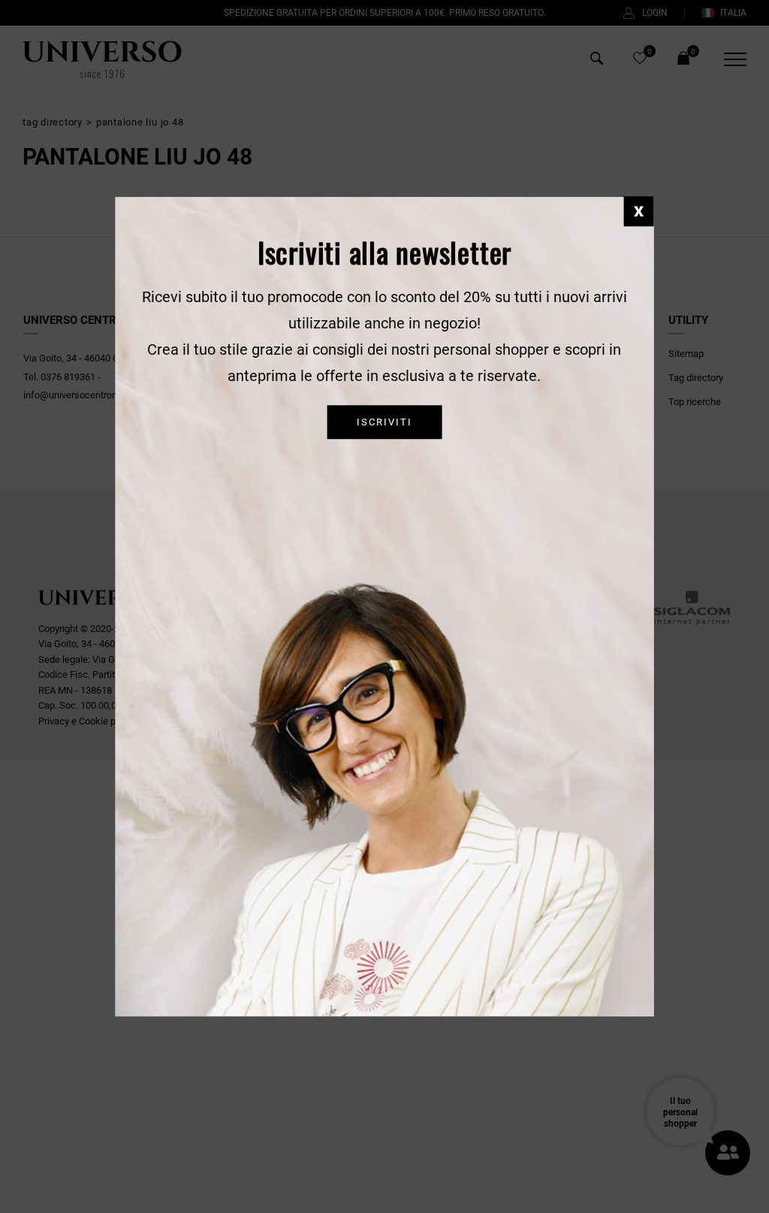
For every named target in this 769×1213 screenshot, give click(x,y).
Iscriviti (384, 422)
